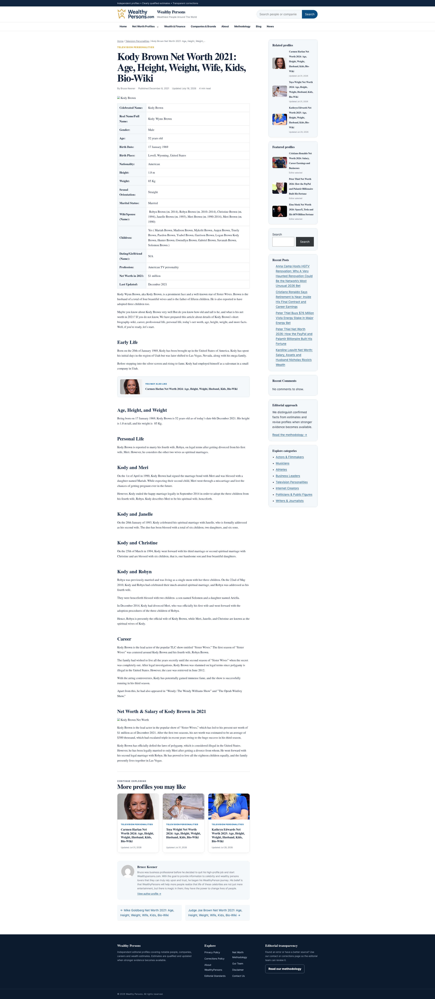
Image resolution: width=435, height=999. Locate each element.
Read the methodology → (289, 434)
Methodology (242, 26)
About (225, 26)
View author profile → (149, 893)
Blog (258, 26)
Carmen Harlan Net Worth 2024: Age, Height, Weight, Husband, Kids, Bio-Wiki (191, 389)
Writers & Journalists (290, 500)
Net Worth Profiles (143, 26)
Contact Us (238, 975)
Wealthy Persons (171, 12)
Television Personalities (137, 41)
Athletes (281, 469)
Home (123, 26)
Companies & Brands (203, 26)
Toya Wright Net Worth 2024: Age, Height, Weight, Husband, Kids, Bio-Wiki (183, 833)
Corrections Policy (214, 958)
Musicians (282, 463)
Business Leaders (288, 476)
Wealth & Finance (174, 26)
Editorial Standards (214, 975)
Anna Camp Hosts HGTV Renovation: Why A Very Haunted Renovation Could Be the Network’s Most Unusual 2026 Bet (294, 276)
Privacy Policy (212, 952)
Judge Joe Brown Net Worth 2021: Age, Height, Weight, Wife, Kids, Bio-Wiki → (215, 913)
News (270, 26)
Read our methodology (284, 969)
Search (310, 14)
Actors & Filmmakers (290, 457)
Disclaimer (238, 969)
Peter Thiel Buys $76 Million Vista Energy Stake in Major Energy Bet (295, 318)
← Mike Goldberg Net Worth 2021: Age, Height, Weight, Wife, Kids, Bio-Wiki (147, 913)
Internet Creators (287, 488)
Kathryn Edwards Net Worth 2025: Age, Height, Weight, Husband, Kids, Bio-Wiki (228, 835)
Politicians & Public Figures (294, 494)
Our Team (237, 963)
